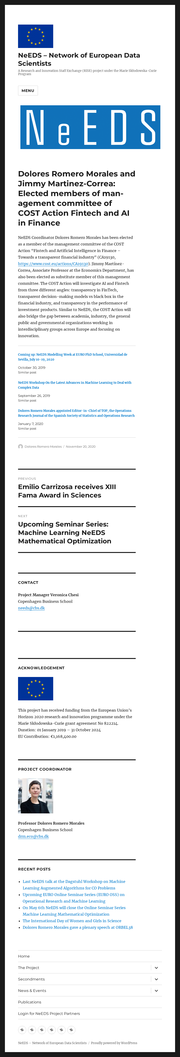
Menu (28, 90)
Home (24, 956)
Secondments (31, 979)
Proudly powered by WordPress (114, 1043)
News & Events (32, 990)
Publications (29, 1002)
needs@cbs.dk (31, 608)
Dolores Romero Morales (43, 446)
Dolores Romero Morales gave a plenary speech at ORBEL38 (78, 927)
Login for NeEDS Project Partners (49, 1013)
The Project (28, 968)
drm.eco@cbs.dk (33, 836)
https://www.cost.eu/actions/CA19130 (53, 263)
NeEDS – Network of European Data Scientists (52, 1043)
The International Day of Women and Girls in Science (72, 920)
